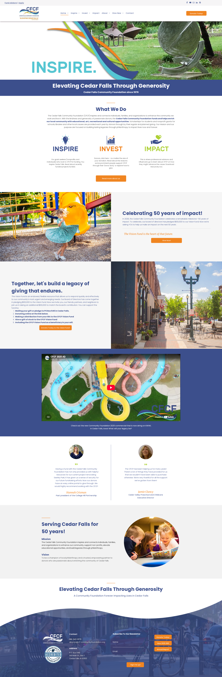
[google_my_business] (200, 3)
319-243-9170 (75, 639)
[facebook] (187, 3)
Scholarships (135, 121)
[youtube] (190, 3)
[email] (193, 3)
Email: (115, 651)
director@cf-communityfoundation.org (87, 642)
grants (169, 121)
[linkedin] (196, 3)
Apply (21, 3)
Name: (115, 642)
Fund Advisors (11, 3)
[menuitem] (64, 13)
